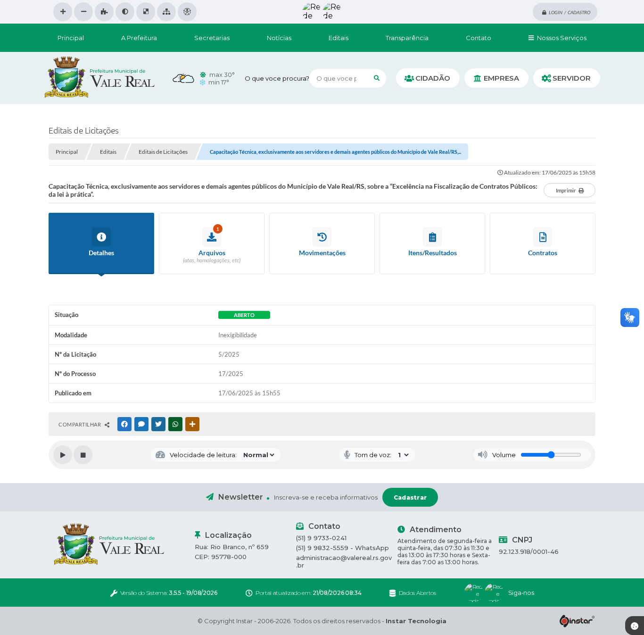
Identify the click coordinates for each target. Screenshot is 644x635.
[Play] (62, 454)
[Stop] (83, 454)
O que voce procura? (277, 78)
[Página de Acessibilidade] (187, 11)
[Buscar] (376, 78)
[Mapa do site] (166, 11)
